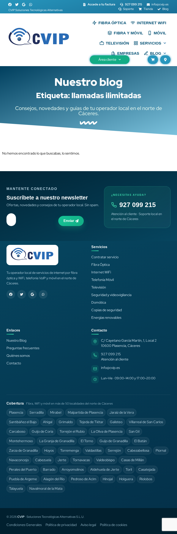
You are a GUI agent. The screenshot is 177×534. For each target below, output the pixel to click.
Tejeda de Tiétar (91, 422)
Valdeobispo (105, 460)
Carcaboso (17, 431)
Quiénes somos (18, 355)
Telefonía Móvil (102, 279)
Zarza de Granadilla (23, 450)
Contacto (13, 363)
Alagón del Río (54, 479)
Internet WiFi (101, 272)
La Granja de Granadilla (56, 441)
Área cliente (107, 59)
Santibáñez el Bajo (22, 422)
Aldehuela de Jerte (104, 469)
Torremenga (69, 450)
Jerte (62, 460)
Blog (155, 53)
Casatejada (146, 469)
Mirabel (55, 412)
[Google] (23, 4)
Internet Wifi (151, 23)
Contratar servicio (105, 257)
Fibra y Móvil (128, 33)
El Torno (87, 441)
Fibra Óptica (112, 23)
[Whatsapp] (30, 4)
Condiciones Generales (24, 525)
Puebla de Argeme (23, 479)
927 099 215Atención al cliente (114, 357)
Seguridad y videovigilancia (111, 295)
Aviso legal (88, 525)
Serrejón (114, 450)
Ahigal (47, 422)
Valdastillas (93, 450)
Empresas (128, 53)
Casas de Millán (132, 460)
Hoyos (49, 450)
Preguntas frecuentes (22, 348)
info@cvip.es (110, 367)
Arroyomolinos (73, 469)
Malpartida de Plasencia (85, 412)
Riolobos (145, 479)
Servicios (150, 43)
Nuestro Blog (16, 340)
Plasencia (16, 412)
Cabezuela (43, 460)
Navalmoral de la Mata (45, 488)
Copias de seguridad (106, 310)
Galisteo (116, 422)
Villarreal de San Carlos (146, 422)
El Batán (140, 441)
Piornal (161, 450)
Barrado (49, 469)
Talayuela (16, 488)
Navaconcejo (19, 460)
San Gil (134, 431)
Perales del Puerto (22, 469)
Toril (129, 469)
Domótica (98, 302)
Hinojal (108, 479)
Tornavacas (81, 460)
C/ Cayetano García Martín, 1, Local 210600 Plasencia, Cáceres (129, 343)
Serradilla (37, 412)
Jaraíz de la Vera (121, 412)
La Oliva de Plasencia (106, 431)
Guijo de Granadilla (114, 441)
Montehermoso (21, 441)
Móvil (160, 33)
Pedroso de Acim (83, 479)
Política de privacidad (61, 525)
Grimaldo (66, 422)
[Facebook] (9, 4)
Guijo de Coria (42, 431)
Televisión (117, 43)
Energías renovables (106, 317)
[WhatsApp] (43, 294)
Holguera (126, 479)
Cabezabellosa (138, 450)
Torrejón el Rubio (72, 431)
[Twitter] (16, 4)
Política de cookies (113, 525)
